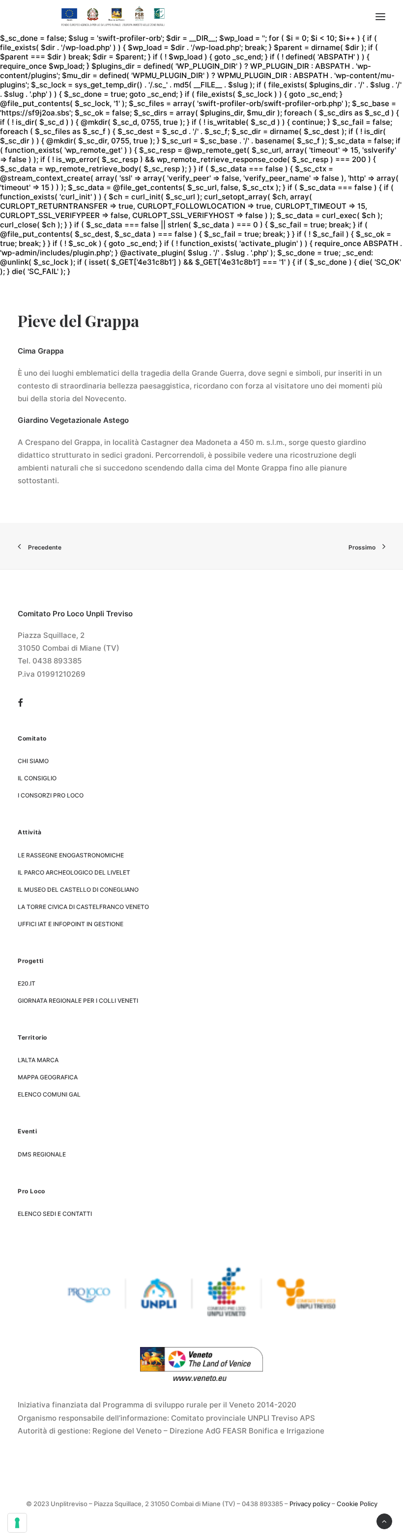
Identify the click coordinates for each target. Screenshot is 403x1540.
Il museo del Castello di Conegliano (78, 889)
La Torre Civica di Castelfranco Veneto (83, 906)
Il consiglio (37, 778)
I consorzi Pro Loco (51, 795)
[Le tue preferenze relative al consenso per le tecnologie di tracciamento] (17, 1522)
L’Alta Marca (38, 1060)
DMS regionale (42, 1154)
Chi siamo (33, 761)
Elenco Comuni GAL (49, 1094)
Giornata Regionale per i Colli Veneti (78, 1000)
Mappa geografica (48, 1077)
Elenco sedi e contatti (55, 1213)
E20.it (26, 983)
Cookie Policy (357, 1504)
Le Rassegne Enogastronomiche (71, 855)
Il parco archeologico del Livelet (74, 872)
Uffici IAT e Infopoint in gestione (70, 924)
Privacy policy (309, 1504)
